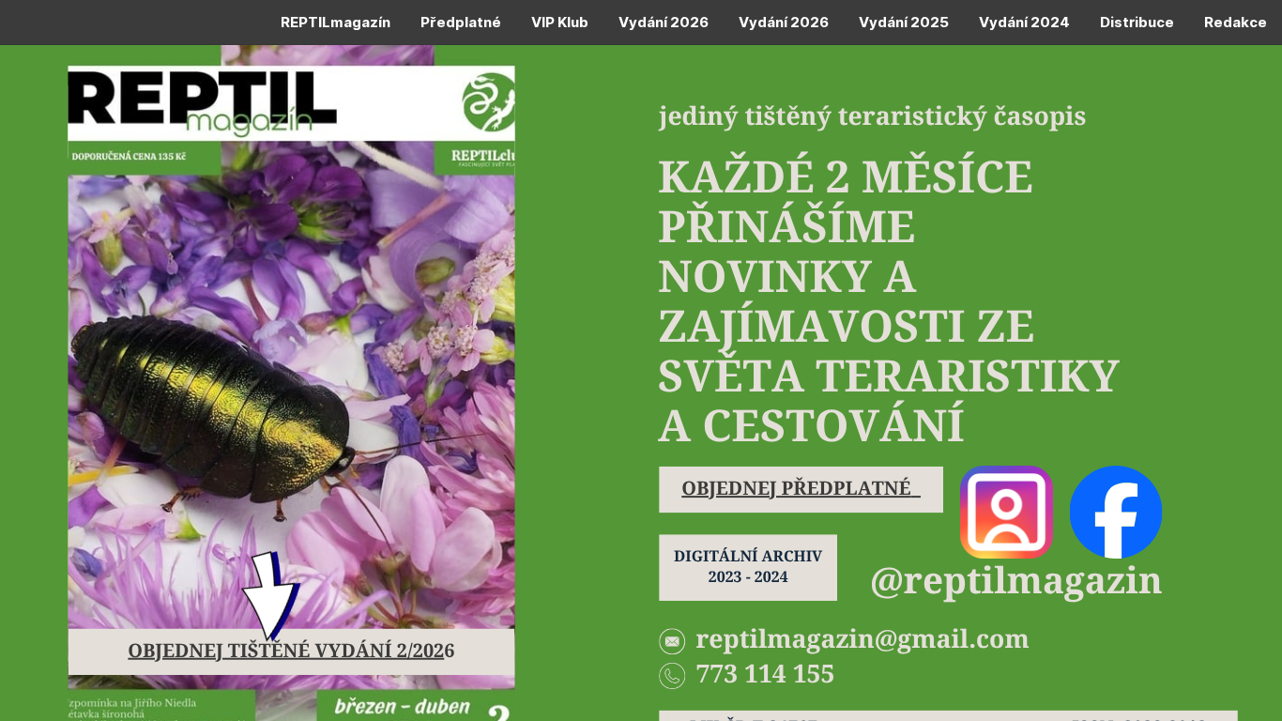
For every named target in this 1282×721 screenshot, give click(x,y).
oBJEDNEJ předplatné (795, 487)
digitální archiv (748, 555)
